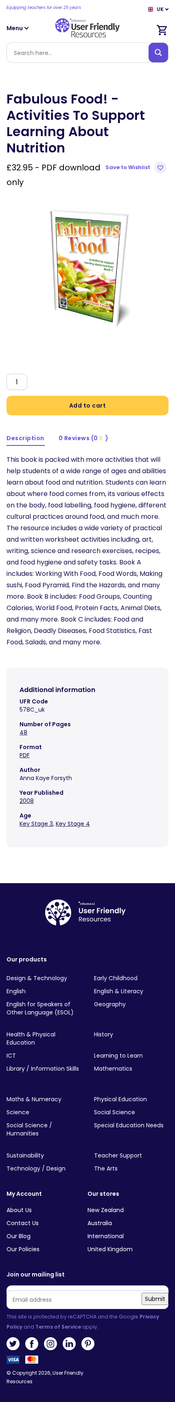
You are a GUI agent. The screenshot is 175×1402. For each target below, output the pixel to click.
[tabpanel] (87, 267)
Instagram (50, 1343)
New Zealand (106, 1210)
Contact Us (23, 1223)
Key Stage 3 (36, 824)
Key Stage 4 (73, 824)
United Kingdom (110, 1249)
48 (23, 732)
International (106, 1236)
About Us (19, 1210)
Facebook (31, 1343)
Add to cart (87, 405)
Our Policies (23, 1249)
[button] (136, 167)
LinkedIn (69, 1343)
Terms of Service (58, 1326)
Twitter (13, 1343)
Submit (155, 1299)
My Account (24, 1194)
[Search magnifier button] (158, 52)
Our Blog (19, 1236)
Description (25, 438)
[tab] (26, 439)
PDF (25, 755)
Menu (15, 28)
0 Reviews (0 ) (84, 438)
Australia (100, 1223)
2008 (27, 801)
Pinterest (87, 1343)
